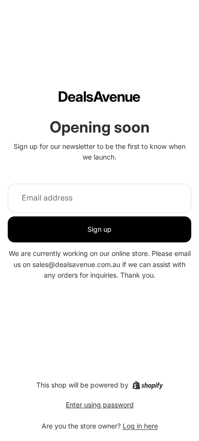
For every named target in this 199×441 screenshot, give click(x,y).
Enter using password (100, 405)
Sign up (99, 229)
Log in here (140, 426)
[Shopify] (147, 385)
